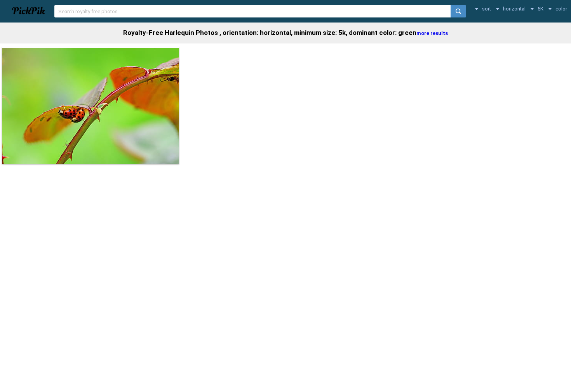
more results (432, 33)
